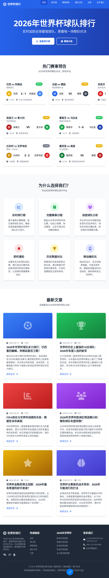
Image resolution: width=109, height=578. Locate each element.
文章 (89, 2)
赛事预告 (66, 2)
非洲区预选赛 (62, 549)
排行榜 (54, 2)
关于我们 (100, 2)
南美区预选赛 (62, 542)
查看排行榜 (44, 41)
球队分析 (78, 2)
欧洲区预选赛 (62, 538)
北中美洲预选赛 (63, 553)
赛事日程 (68, 41)
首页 (44, 2)
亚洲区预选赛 (62, 545)
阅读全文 (10, 374)
